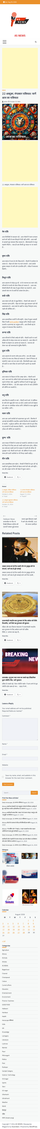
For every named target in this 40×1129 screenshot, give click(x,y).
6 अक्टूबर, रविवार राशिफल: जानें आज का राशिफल (9, 491)
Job (3, 1028)
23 (34, 929)
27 (19, 932)
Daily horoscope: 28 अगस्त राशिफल (12, 802)
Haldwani (5, 1008)
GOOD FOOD (6, 1004)
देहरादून (4, 1110)
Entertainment (7, 993)
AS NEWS (20, 35)
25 (8, 932)
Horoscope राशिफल (7, 1020)
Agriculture (5, 950)
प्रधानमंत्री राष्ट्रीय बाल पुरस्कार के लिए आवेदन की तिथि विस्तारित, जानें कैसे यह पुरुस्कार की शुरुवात (19, 621)
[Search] (35, 42)
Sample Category (7, 1071)
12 (14, 926)
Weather (5, 1102)
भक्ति (3, 1114)
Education (5, 989)
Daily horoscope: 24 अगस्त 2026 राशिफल (14, 845)
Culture (4, 981)
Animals (4, 958)
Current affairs (6, 985)
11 (8, 926)
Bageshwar (5, 969)
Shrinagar (5, 1079)
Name (5, 744)
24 (3, 932)
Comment (6, 716)
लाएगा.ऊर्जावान (14, 322)
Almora (4, 954)
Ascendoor (15, 1126)
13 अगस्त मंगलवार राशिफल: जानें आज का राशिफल (27, 491)
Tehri (3, 1086)
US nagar (5, 1090)
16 (34, 926)
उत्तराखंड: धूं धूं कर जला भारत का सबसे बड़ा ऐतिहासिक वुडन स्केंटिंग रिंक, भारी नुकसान (19, 678)
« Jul (3, 941)
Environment (6, 997)
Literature (5, 1040)
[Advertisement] (20, 68)
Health (4, 1016)
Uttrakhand (5, 1098)
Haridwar (5, 1012)
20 (19, 929)
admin (6, 102)
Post (3, 1063)
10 (3, 926)
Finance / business (8, 1001)
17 (3, 929)
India (4, 90)
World (4, 1106)
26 (14, 932)
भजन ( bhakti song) (8, 1118)
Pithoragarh (6, 1055)
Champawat (6, 977)
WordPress (33, 1126)
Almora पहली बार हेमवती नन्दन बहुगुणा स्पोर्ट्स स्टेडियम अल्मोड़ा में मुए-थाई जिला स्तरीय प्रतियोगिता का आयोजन (19, 807)
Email (4, 754)
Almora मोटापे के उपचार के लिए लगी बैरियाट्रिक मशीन (16, 822)
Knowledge (5, 1032)
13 (19, 926)
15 (29, 926)
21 (24, 929)
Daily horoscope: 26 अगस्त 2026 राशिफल (14, 818)
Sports (4, 1083)
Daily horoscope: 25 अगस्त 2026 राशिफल (14, 835)
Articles (4, 962)
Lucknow (5, 1044)
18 (8, 929)
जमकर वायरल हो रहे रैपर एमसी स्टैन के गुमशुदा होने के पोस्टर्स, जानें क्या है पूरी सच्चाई (18, 567)
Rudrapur (5, 1067)
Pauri (3, 1051)
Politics (4, 1059)
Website (5, 765)
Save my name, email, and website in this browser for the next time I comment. (20, 776)
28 (24, 932)
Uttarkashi (5, 1094)
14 (24, 926)
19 (14, 929)
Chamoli (4, 973)
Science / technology (8, 1075)
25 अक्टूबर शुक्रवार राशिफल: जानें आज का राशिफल (10, 501)
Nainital (4, 1047)
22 (29, 929)
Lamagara (5, 1036)
